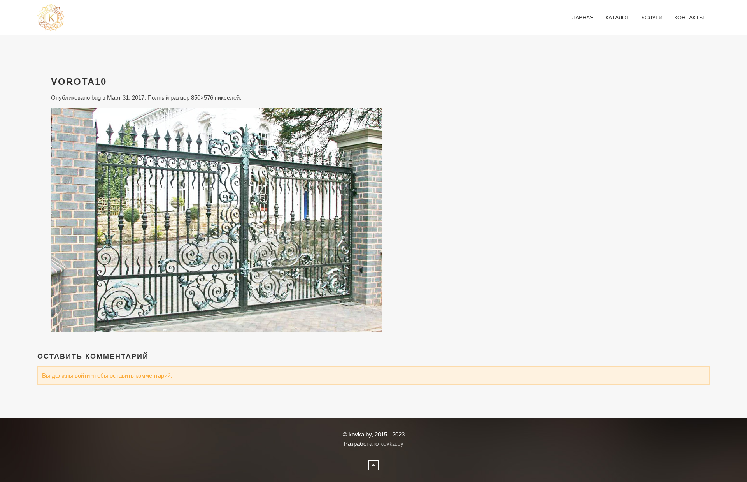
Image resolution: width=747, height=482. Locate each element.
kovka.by (391, 443)
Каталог (617, 17)
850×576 (202, 97)
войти (82, 375)
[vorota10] (216, 219)
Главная (581, 17)
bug (96, 97)
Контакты (689, 17)
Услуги (652, 17)
